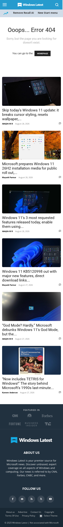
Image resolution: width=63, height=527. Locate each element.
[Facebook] (12, 499)
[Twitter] (40, 499)
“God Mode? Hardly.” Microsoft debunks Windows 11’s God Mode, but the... (30, 329)
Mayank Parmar (9, 177)
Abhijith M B (7, 124)
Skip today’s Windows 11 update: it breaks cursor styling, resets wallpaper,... (30, 114)
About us (10, 512)
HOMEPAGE (42, 53)
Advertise (22, 512)
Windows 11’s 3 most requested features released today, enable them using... (28, 222)
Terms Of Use (12, 515)
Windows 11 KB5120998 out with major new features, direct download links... (29, 275)
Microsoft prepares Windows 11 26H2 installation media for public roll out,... (29, 168)
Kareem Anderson (10, 393)
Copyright (49, 512)
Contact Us (36, 512)
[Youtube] (50, 499)
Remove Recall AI (23, 12)
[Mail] (22, 499)
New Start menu (48, 12)
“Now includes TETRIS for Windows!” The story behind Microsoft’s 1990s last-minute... (28, 383)
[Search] (57, 4)
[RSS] (31, 499)
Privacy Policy (28, 515)
